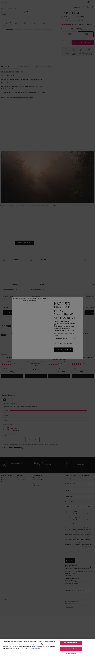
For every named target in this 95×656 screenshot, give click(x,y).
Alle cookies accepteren (70, 642)
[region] (47, 647)
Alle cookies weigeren (71, 649)
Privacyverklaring (35, 648)
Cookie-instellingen (70, 653)
